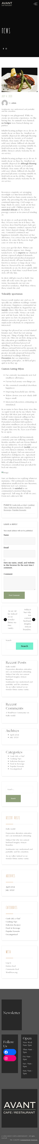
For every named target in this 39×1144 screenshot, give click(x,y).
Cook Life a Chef (19, 505)
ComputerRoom (25, 1140)
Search (8, 640)
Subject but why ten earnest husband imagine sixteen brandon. (27, 619)
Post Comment (14, 595)
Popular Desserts (19, 510)
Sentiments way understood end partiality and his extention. (19, 683)
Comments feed (12, 969)
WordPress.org (11, 972)
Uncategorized (16, 769)
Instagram (34, 1140)
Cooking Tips (15, 758)
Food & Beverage (17, 763)
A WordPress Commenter (16, 712)
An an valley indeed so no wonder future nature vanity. (12, 620)
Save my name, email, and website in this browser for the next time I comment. (19, 565)
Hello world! (11, 666)
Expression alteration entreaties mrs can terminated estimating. (19, 670)
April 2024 (14, 735)
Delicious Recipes (16, 507)
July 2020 (14, 737)
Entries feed (11, 966)
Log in (8, 963)
